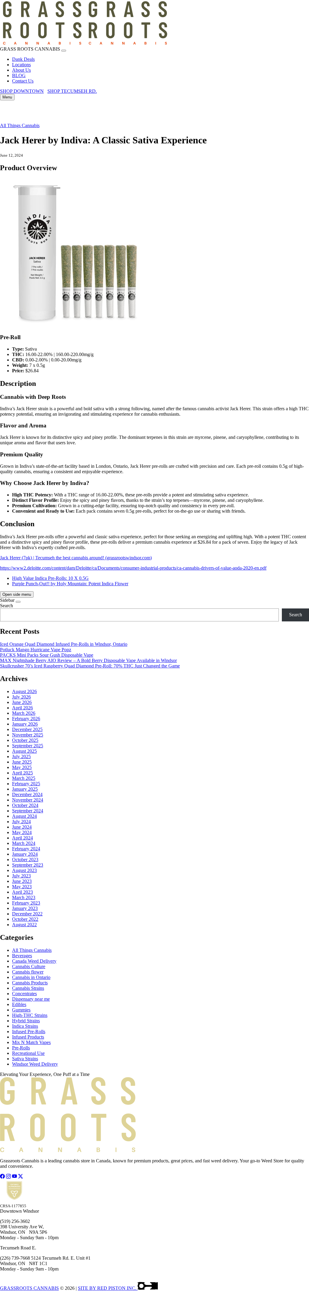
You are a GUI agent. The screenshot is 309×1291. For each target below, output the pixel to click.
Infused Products (28, 1036)
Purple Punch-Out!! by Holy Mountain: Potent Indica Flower (70, 583)
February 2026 (26, 718)
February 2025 (26, 783)
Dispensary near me (31, 999)
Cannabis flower (27, 971)
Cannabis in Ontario (31, 977)
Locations (21, 64)
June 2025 (22, 761)
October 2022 (25, 919)
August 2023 (24, 870)
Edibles (19, 1004)
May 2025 (22, 767)
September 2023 (27, 864)
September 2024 (27, 810)
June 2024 (22, 827)
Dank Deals (23, 59)
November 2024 (27, 799)
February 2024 (26, 848)
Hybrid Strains (26, 1020)
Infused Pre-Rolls (28, 1031)
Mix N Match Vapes (31, 1042)
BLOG (19, 75)
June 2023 (22, 881)
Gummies (21, 1009)
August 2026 (24, 691)
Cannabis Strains (28, 988)
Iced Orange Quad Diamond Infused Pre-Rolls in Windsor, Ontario (63, 644)
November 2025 (27, 734)
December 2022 (27, 913)
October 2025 (25, 740)
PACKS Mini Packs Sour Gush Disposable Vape (46, 655)
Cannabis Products (30, 982)
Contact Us (22, 80)
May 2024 (22, 832)
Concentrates (24, 993)
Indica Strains (25, 1026)
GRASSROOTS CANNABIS (29, 1288)
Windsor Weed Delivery (35, 1064)
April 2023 (22, 892)
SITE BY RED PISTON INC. (108, 1288)
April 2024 (22, 837)
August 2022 (24, 924)
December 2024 (27, 794)
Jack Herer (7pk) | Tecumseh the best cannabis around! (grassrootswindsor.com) (76, 557)
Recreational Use (28, 1053)
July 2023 (21, 875)
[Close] (63, 51)
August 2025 (24, 751)
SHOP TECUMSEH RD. (72, 91)
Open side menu (16, 594)
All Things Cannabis (20, 125)
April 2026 (22, 707)
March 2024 (23, 843)
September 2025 (27, 745)
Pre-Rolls (21, 1047)
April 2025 (22, 772)
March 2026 (23, 713)
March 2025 (23, 778)
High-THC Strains (29, 1015)
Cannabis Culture (28, 966)
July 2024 (21, 821)
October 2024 (25, 805)
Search (6, 605)
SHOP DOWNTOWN (22, 91)
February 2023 (26, 902)
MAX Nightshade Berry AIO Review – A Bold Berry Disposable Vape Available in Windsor (88, 660)
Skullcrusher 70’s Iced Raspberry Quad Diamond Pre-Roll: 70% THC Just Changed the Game (90, 665)
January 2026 (25, 724)
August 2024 (24, 816)
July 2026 (21, 696)
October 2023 (25, 859)
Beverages (22, 955)
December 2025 (27, 729)
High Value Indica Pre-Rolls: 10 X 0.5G (50, 578)
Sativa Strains (25, 1058)
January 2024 (25, 854)
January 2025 (25, 789)
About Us (21, 70)
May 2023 (22, 886)
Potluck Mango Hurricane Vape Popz (35, 649)
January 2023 (25, 908)
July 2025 (21, 756)
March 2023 (23, 897)
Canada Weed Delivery (34, 961)
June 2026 (22, 702)
